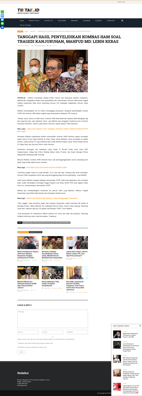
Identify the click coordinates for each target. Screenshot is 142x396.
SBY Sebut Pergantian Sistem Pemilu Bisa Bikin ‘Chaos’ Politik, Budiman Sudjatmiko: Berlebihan (130, 361)
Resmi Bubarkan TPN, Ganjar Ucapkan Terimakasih (50, 284)
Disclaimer (62, 20)
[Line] (2, 23)
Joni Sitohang (24, 45)
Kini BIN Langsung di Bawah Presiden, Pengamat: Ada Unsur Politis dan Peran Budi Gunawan (75, 286)
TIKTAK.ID (110, 393)
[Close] (140, 326)
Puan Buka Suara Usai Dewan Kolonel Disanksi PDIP (46, 167)
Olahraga (86, 20)
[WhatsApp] (2, 12)
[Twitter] (2, 20)
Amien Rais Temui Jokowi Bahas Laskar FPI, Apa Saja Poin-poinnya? (77, 254)
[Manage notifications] (136, 391)
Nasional (74, 20)
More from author (36, 232)
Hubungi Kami (23, 385)
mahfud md (36, 222)
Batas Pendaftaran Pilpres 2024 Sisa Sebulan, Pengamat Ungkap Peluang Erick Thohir (27, 255)
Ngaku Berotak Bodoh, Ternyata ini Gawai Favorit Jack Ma (130, 335)
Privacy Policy (34, 20)
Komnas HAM (27, 222)
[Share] (2, 27)
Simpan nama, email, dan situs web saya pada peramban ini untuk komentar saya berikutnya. (46, 339)
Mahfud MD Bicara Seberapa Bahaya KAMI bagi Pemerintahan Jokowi (26, 285)
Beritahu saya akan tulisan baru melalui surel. (33, 347)
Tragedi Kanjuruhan (63, 222)
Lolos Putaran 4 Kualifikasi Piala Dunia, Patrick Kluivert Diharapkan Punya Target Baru (131, 347)
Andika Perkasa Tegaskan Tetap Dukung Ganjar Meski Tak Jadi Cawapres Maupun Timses (131, 375)
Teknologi (111, 20)
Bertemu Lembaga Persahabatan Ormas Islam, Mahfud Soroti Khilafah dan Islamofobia (52, 255)
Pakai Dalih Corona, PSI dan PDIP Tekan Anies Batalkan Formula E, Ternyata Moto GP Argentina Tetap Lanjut (131, 389)
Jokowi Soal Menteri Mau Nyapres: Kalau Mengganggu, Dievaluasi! (52, 198)
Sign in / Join (121, 2)
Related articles (23, 232)
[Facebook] (2, 16)
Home (22, 20)
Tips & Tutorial (25, 25)
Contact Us (48, 20)
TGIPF (54, 222)
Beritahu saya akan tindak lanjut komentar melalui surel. (36, 343)
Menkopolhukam (45, 222)
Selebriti (98, 20)
